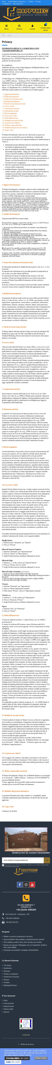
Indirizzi (6, 1012)
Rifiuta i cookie (41, 1058)
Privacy (6, 980)
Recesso (7, 971)
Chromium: (17, 572)
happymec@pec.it (15, 744)
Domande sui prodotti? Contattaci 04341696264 (21, 950)
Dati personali (9, 1006)
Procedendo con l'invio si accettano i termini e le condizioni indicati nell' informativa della (27, 865)
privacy (17, 866)
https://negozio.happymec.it (26, 174)
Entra (5, 1000)
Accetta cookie (13, 1062)
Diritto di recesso (26, 1044)
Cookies (31, 1)
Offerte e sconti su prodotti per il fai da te (18, 936)
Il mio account (9, 1003)
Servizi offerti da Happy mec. (17, 1)
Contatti (38, 1)
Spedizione (8, 968)
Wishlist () (7, 4)
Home (4, 1)
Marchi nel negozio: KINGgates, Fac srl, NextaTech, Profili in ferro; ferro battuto (25, 946)
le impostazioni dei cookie (17, 1058)
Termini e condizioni (11, 974)
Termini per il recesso (11, 977)
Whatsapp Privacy (10, 985)
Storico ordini (8, 1009)
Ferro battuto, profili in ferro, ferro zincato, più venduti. (23, 942)
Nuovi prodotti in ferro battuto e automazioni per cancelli (24, 939)
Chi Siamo (7, 965)
